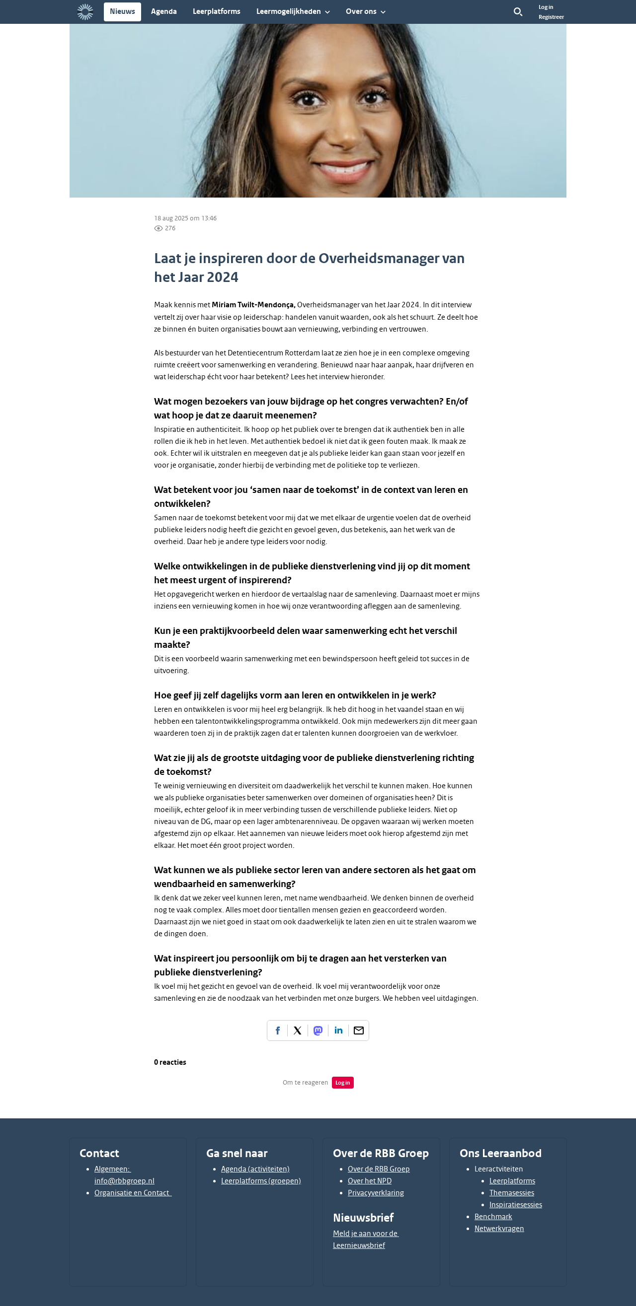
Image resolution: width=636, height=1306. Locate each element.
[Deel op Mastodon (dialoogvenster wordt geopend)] (318, 1030)
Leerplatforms (512, 1180)
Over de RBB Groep (379, 1169)
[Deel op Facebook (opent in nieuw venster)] (277, 1030)
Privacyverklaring (376, 1192)
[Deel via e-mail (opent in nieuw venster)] (359, 1030)
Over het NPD (370, 1180)
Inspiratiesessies (515, 1204)
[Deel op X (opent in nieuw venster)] (298, 1030)
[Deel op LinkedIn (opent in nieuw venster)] (338, 1030)
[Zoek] (518, 12)
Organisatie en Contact (133, 1192)
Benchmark (493, 1216)
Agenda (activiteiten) (255, 1169)
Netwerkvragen (499, 1228)
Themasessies (511, 1192)
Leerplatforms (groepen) (261, 1180)
